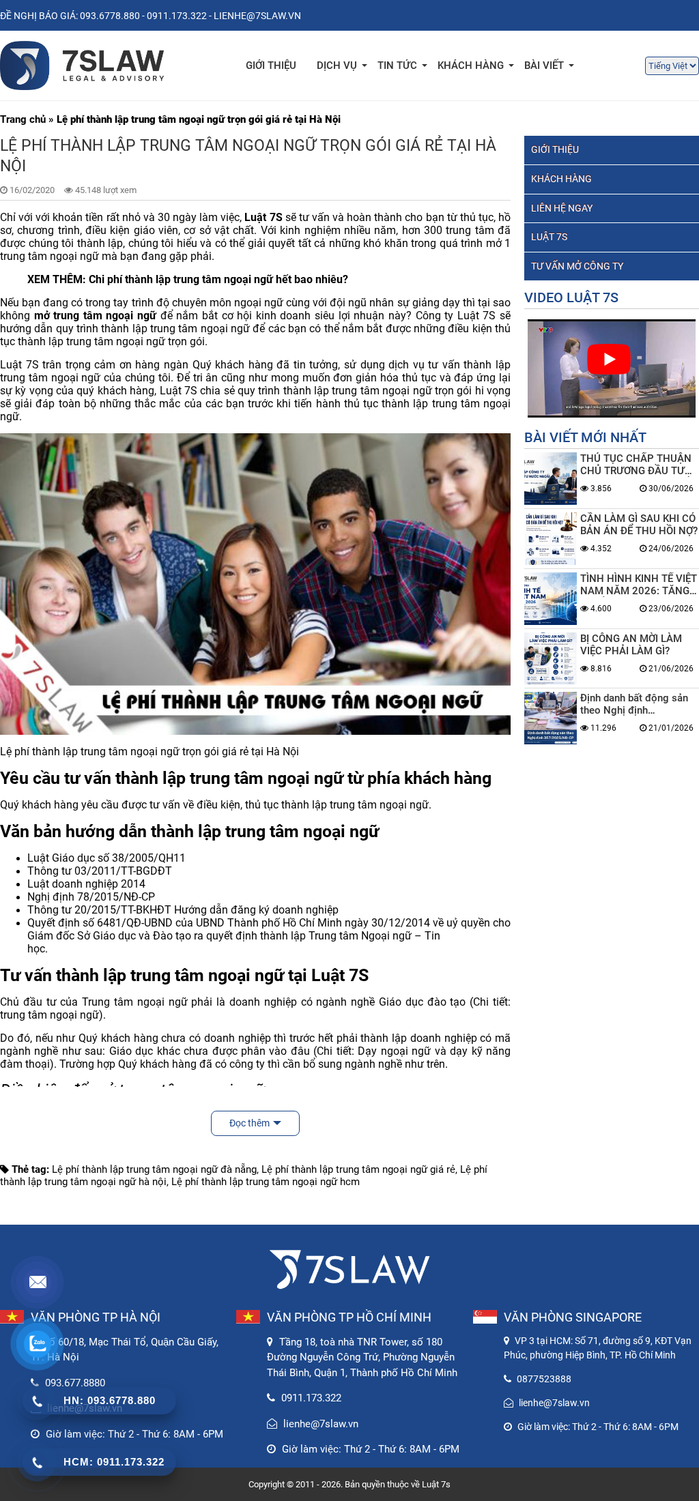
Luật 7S (549, 236)
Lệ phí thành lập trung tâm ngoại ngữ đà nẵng (154, 1169)
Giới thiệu (271, 65)
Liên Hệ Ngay (562, 208)
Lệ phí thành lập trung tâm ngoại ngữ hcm (265, 1182)
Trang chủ (23, 119)
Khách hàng (561, 178)
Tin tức (397, 65)
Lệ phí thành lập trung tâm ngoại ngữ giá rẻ (358, 1169)
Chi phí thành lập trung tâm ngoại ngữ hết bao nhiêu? (218, 279)
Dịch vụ (337, 65)
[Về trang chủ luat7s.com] (82, 65)
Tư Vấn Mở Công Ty (577, 266)
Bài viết (544, 65)
